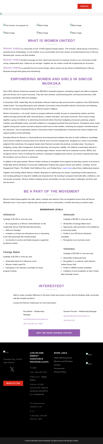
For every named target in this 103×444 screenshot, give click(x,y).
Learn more (67, 168)
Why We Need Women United (54, 333)
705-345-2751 (69, 320)
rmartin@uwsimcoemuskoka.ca (35, 319)
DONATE (85, 6)
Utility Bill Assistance (63, 358)
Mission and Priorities (63, 361)
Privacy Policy (60, 372)
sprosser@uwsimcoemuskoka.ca (76, 316)
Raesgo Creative (72, 441)
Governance (59, 368)
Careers (57, 365)
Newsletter (13, 383)
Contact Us (39, 394)
